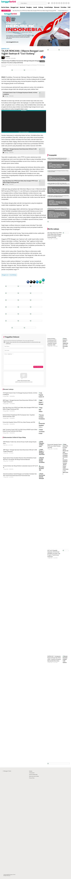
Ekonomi (56, 7)
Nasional (22, 7)
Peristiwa (63, 7)
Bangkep (29, 7)
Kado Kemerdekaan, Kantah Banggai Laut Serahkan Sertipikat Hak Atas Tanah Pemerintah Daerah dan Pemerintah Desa (20, 474)
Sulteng (40, 7)
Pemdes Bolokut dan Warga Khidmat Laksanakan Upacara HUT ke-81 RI (20, 466)
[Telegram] (69, 3)
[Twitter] (54, 3)
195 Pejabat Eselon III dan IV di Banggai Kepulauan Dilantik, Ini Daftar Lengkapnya (20, 93)
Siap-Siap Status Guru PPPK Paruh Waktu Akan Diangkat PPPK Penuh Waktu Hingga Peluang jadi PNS (20, 181)
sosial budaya (13, 275)
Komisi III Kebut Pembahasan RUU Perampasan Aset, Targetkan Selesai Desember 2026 (52, 342)
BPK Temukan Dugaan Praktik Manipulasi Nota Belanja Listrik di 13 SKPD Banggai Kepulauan (58, 166)
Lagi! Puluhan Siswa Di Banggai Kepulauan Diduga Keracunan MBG (57, 179)
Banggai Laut (14, 7)
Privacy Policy (31, 778)
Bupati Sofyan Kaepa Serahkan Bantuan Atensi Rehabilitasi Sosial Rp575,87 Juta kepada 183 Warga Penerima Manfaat (19, 458)
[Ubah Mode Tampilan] (49, 3)
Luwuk (35, 7)
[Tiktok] (61, 3)
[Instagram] (57, 3)
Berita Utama (5, 7)
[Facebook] (52, 3)
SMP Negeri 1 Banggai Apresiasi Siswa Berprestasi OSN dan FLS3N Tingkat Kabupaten (20, 150)
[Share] (44, 57)
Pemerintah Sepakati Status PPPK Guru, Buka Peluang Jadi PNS (54, 446)
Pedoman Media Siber (33, 774)
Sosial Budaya (48, 7)
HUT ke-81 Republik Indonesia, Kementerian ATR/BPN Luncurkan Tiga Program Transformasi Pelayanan (53, 553)
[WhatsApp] (66, 3)
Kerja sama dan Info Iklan (34, 776)
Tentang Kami (31, 772)
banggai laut (5, 275)
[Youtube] (59, 3)
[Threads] (64, 3)
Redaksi (8, 56)
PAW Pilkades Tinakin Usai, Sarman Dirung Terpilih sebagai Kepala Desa (19, 442)
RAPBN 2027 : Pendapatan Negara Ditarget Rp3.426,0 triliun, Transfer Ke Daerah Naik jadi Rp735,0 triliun (54, 658)
